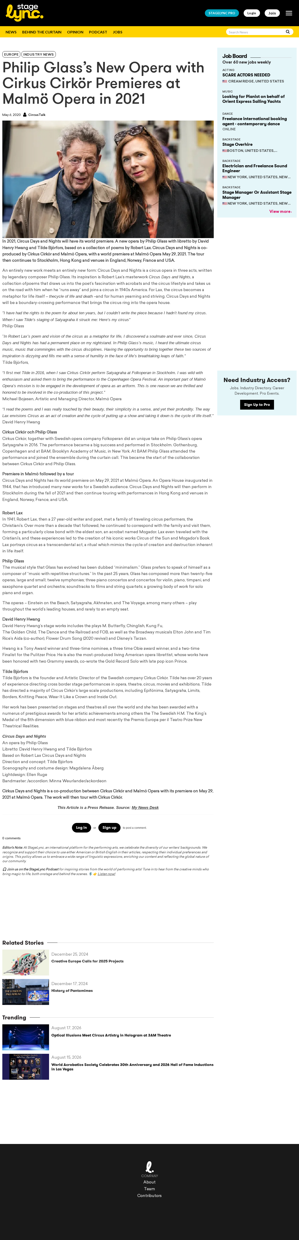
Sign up (109, 827)
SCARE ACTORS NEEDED (246, 75)
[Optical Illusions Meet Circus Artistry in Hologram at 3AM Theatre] (26, 1037)
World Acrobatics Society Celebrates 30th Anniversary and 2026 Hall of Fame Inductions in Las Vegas (132, 1067)
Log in (81, 827)
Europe (11, 55)
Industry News (38, 55)
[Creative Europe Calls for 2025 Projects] (26, 963)
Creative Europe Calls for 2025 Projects (87, 961)
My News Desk (145, 807)
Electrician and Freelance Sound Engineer (254, 168)
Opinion (75, 32)
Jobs (117, 32)
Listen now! (106, 874)
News (11, 32)
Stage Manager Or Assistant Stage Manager (257, 194)
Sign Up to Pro (257, 404)
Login (251, 13)
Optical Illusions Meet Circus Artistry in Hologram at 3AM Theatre (111, 1035)
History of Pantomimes (72, 990)
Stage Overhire (237, 144)
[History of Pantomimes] (26, 992)
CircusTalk (37, 115)
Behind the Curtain (41, 32)
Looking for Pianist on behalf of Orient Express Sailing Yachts (253, 99)
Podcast (98, 32)
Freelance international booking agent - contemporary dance (254, 121)
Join (272, 13)
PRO (222, 13)
